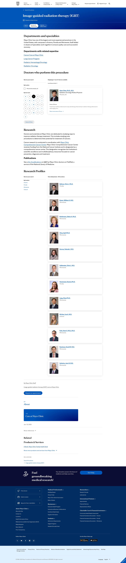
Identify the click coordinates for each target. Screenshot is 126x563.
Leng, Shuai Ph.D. (65, 298)
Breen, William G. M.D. (66, 200)
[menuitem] (26, 25)
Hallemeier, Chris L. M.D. (67, 265)
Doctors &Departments (34, 25)
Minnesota (26, 187)
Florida (25, 185)
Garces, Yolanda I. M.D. (67, 249)
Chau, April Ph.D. (65, 233)
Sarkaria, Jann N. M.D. (66, 363)
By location (26, 85)
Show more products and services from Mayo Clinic (39, 450)
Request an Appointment (31, 20)
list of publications (34, 162)
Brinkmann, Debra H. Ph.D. (68, 216)
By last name (27, 92)
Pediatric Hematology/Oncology (35, 62)
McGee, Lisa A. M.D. (66, 314)
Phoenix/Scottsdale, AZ (32, 88)
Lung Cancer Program (32, 59)
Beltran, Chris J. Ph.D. (66, 184)
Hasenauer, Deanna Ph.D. (67, 282)
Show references (29, 430)
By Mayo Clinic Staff (30, 383)
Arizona (25, 182)
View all (26, 189)
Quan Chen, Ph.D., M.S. (67, 90)
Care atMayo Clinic (43, 25)
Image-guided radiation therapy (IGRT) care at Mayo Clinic (41, 387)
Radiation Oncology (31, 66)
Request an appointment (33, 393)
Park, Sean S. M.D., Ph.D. (67, 330)
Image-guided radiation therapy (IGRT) (51, 15)
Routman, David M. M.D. (67, 347)
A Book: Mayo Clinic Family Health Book (36, 446)
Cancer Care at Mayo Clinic (33, 55)
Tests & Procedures (29, 10)
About (26, 25)
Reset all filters (29, 122)
